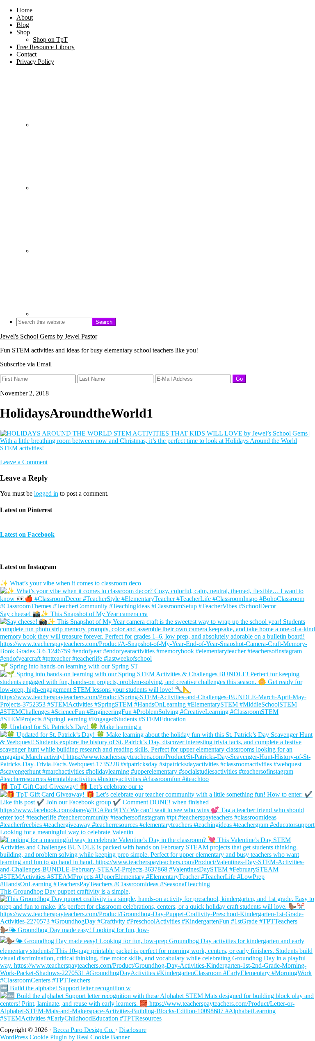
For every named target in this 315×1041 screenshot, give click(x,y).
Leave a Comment (24, 461)
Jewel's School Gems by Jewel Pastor (48, 336)
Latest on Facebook (27, 534)
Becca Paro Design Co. (84, 1029)
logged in (46, 493)
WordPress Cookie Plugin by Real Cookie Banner (65, 1037)
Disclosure (132, 1029)
